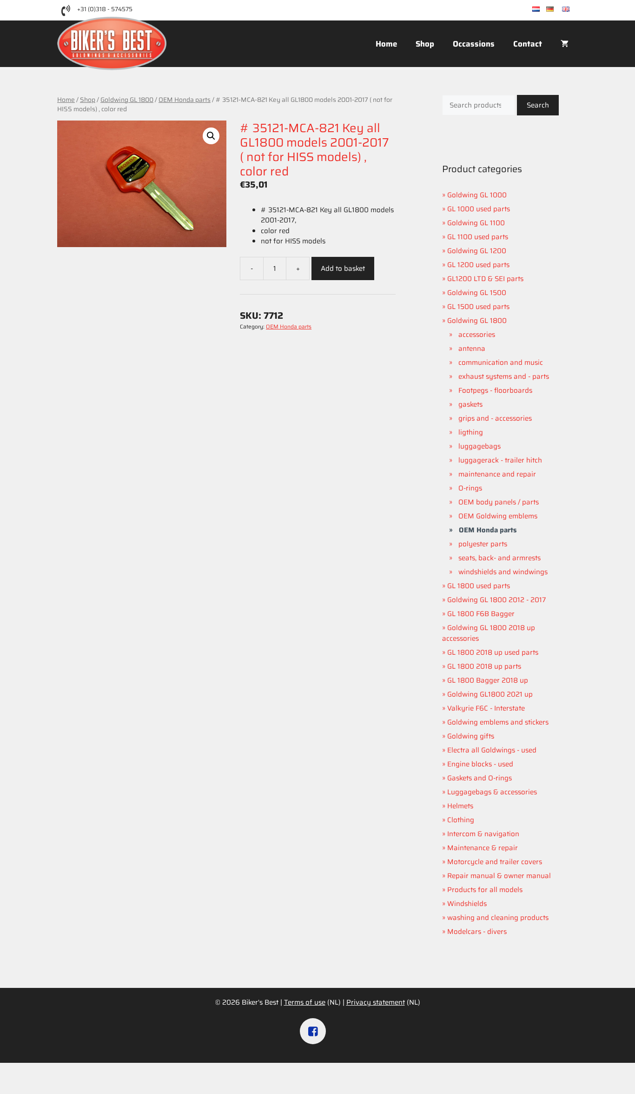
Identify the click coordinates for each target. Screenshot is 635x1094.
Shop (425, 44)
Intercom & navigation (483, 833)
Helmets (460, 806)
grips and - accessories (495, 418)
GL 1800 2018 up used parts (492, 652)
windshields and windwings (503, 571)
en (573, 9)
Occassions (474, 44)
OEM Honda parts (185, 99)
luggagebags (479, 446)
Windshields (467, 903)
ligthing (470, 432)
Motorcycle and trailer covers (494, 861)
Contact (527, 44)
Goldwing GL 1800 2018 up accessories (488, 633)
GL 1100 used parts (477, 236)
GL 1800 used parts (478, 585)
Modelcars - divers (477, 931)
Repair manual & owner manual (499, 875)
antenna (471, 348)
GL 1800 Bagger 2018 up (487, 680)
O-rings (470, 488)
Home (386, 44)
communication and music (500, 362)
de (558, 9)
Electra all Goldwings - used (491, 750)
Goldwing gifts (470, 736)
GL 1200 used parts (478, 264)
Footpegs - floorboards (495, 390)
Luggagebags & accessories (492, 792)
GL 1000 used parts (478, 209)
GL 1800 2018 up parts (484, 666)
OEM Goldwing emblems (497, 516)
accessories (476, 334)
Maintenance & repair (482, 847)
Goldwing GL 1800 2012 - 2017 (496, 599)
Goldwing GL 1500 (476, 292)
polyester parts (482, 544)
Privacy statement (375, 1002)
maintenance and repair (497, 474)
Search (538, 105)
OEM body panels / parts (498, 502)
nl (543, 9)
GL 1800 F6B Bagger (481, 613)
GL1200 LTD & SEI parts (485, 278)
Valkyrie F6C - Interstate (486, 708)
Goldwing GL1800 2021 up (490, 694)
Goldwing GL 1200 (476, 250)
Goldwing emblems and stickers (498, 722)
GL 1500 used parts (478, 306)
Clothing (460, 820)
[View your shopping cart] (564, 44)
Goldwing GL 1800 (126, 99)
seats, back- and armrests (499, 558)
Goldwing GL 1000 (477, 195)
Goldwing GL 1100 (476, 222)
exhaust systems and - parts (503, 376)
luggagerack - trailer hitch (500, 460)
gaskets (470, 404)
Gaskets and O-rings (479, 778)
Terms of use (304, 1002)
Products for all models (485, 889)
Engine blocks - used (480, 764)
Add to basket (343, 268)
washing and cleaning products (498, 917)
